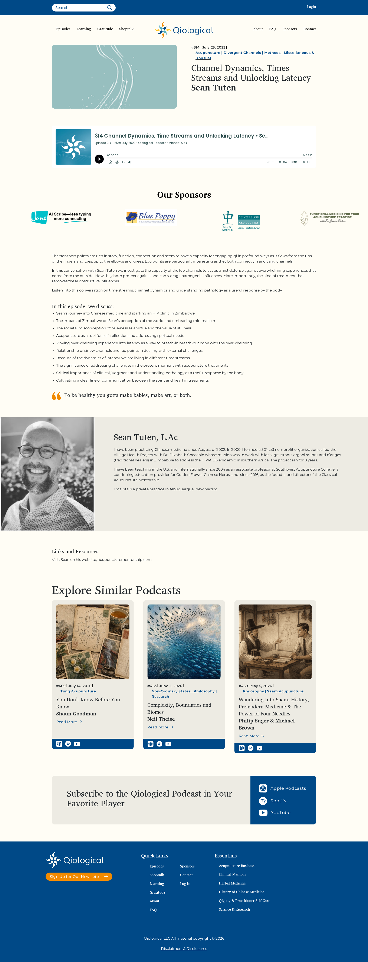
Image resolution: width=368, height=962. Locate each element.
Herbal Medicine (232, 883)
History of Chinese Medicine (241, 892)
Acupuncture (208, 53)
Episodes (63, 29)
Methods (272, 53)
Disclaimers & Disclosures (184, 948)
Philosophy (113, 691)
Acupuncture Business (236, 866)
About (258, 29)
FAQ (272, 29)
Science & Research (234, 909)
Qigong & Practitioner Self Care (244, 900)
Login (311, 6)
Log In (185, 883)
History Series (256, 691)
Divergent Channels (242, 53)
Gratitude (105, 29)
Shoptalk (126, 29)
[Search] (110, 7)
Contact (309, 29)
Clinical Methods (232, 874)
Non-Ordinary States (79, 691)
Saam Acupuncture (194, 691)
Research (69, 697)
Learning (84, 29)
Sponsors (290, 29)
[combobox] (84, 7)
